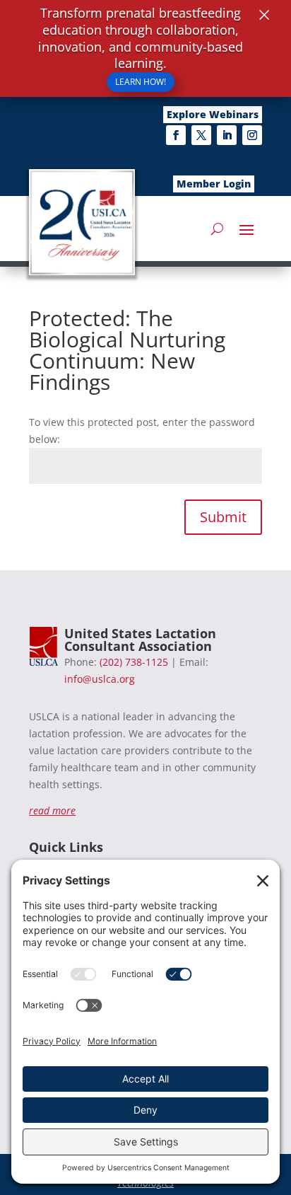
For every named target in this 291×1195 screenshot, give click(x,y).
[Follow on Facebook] (176, 135)
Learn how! (140, 82)
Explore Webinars (213, 114)
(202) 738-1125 (134, 662)
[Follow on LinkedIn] (227, 135)
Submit (223, 516)
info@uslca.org (99, 679)
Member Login (214, 183)
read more (52, 810)
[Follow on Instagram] (252, 135)
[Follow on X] (201, 135)
